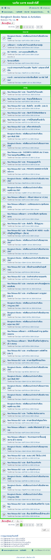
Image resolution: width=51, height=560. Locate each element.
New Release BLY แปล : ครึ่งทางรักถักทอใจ (24, 127)
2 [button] (24, 27)
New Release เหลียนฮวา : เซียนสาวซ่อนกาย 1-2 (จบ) (27, 197)
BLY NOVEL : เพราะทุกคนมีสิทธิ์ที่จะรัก (22, 52)
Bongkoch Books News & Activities (21, 16)
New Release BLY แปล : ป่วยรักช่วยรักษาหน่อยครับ (27, 277)
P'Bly (10, 20)
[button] (17, 27)
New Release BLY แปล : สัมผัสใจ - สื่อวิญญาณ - (25, 224)
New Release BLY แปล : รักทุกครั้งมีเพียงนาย (24, 99)
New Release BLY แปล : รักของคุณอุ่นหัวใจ (24, 162)
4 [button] (29, 27)
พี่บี (17, 20)
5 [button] (32, 27)
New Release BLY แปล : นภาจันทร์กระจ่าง (23, 470)
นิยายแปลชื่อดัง (13, 61)
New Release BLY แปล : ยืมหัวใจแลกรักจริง (24, 463)
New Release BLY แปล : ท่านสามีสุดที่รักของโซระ (26, 360)
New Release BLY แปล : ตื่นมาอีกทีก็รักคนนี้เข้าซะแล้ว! (28, 514)
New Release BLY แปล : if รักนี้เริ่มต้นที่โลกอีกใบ (26, 120)
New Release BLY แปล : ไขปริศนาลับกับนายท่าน (26, 413)
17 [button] (38, 27)
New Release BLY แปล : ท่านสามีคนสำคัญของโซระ (27, 420)
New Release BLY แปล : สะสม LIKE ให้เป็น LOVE (26, 456)
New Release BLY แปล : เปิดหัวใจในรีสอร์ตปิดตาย (26, 113)
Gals (14, 20)
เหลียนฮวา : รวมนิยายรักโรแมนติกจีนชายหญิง (24, 45)
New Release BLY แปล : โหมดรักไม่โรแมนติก (25, 92)
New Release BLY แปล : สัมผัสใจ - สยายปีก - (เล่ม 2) (27, 106)
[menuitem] (7, 8)
